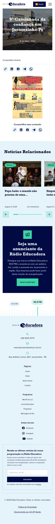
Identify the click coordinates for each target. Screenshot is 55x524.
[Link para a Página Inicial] (27, 325)
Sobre (27, 376)
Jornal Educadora (27, 404)
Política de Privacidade (27, 507)
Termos (38, 484)
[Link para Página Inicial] (14, 4)
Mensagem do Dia (27, 413)
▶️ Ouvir (39, 4)
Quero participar (27, 282)
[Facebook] (18, 69)
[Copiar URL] (5, 69)
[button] (49, 4)
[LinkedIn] (11, 69)
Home (27, 371)
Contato (28, 385)
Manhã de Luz (27, 399)
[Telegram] (24, 69)
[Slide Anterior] (6, 214)
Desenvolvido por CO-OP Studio (27, 512)
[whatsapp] (31, 69)
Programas (27, 409)
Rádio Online (27, 381)
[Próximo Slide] (49, 214)
